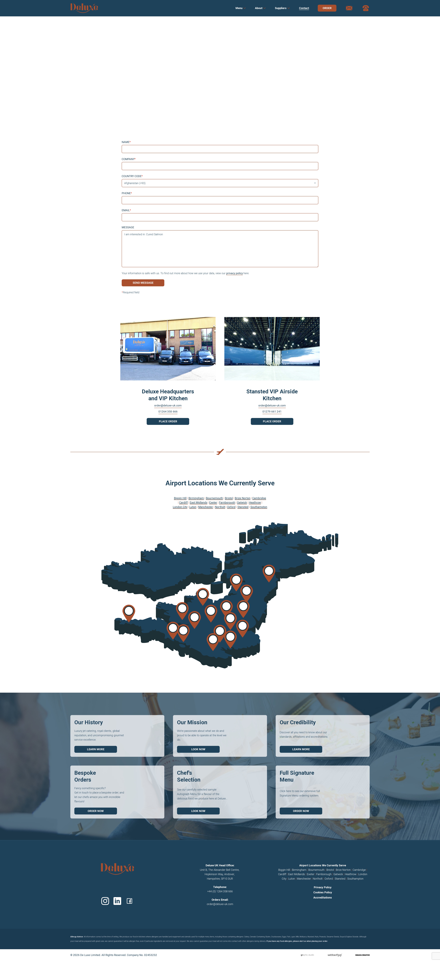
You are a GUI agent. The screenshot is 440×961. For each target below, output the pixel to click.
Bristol (330, 869)
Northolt (318, 878)
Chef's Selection (188, 776)
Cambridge (359, 869)
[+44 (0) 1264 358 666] (366, 8)
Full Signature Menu (297, 776)
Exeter (310, 874)
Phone (127, 193)
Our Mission (192, 722)
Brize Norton (343, 869)
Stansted (340, 878)
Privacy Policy (322, 887)
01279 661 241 (272, 411)
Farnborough (323, 874)
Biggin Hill (284, 869)
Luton (291, 878)
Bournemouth (316, 869)
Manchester (304, 878)
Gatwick (338, 874)
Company (129, 159)
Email (126, 210)
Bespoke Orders (85, 776)
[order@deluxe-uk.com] (349, 8)
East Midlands (296, 874)
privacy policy (234, 273)
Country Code (132, 176)
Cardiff (282, 874)
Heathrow (350, 874)
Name (126, 142)
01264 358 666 (167, 411)
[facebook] (129, 901)
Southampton (355, 878)
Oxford (328, 878)
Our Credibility (298, 722)
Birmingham (299, 869)
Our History (88, 722)
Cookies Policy (322, 892)
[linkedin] (117, 901)
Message (128, 227)
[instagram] (105, 901)
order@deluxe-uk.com (168, 405)
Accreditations (322, 897)
